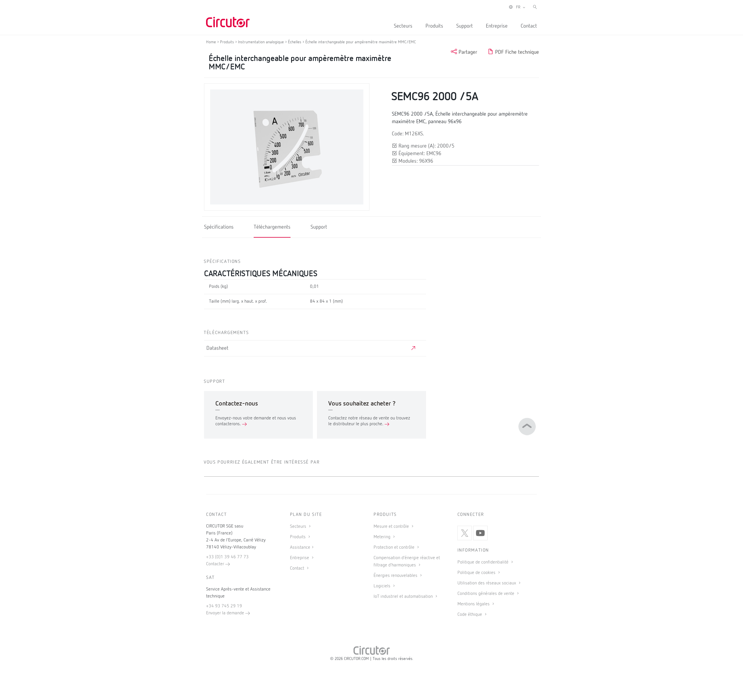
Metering (383, 537)
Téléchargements (272, 227)
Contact (529, 26)
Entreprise (497, 26)
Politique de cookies (477, 572)
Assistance (300, 547)
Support (464, 26)
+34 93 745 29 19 (224, 606)
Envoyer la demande (225, 613)
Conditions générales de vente (486, 593)
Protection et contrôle (395, 547)
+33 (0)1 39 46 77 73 (227, 557)
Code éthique (470, 614)
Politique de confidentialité (483, 562)
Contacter (215, 564)
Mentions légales (474, 604)
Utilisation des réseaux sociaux (487, 583)
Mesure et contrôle (392, 526)
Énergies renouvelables (396, 575)
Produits (434, 26)
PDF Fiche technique (516, 52)
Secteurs (403, 26)
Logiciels (383, 586)
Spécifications (219, 227)
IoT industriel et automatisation (404, 596)
